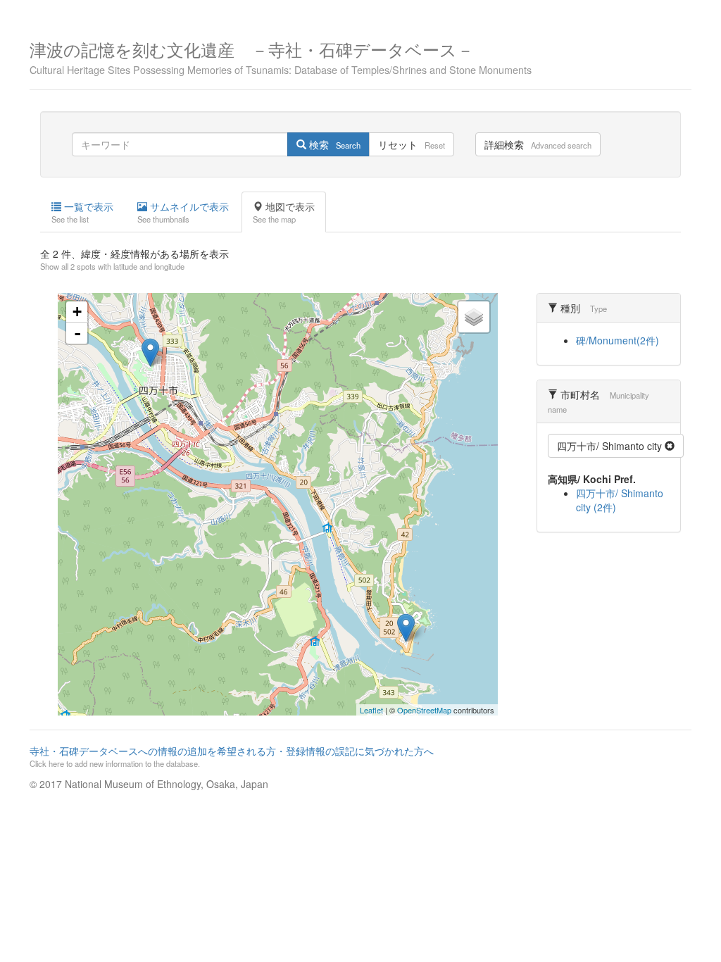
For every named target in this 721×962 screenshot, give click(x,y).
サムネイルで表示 (183, 212)
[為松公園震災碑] (150, 352)
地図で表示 (284, 212)
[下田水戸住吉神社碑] (406, 627)
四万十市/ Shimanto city (611, 446)
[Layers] (473, 316)
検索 (333, 144)
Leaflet (371, 710)
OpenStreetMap (424, 710)
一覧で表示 (82, 212)
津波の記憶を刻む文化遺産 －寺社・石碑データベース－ (281, 56)
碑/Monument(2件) (617, 340)
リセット (411, 144)
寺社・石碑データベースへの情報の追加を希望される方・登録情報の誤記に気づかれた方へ (232, 756)
